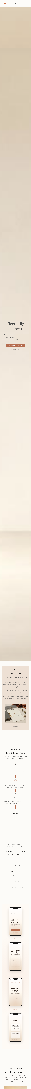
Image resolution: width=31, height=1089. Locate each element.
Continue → (15, 967)
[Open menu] (15, 3)
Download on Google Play (15, 345)
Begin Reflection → (15, 930)
